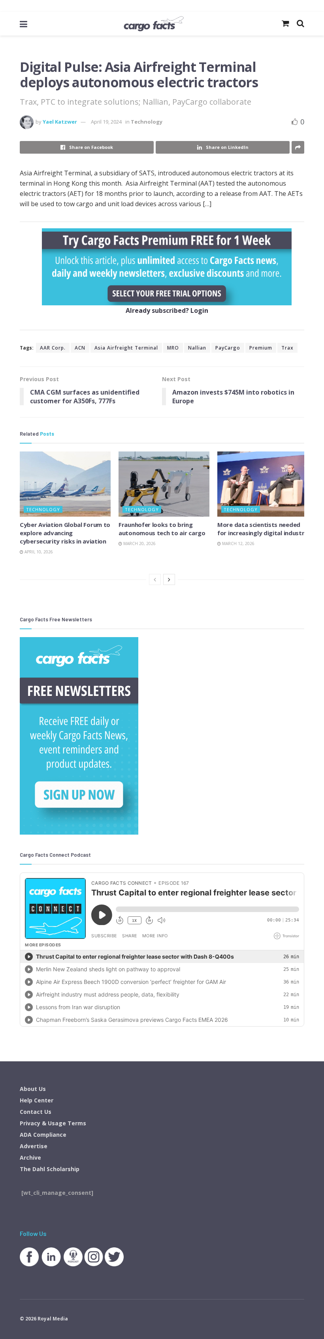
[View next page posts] (169, 579)
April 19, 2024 (106, 121)
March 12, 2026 (237, 543)
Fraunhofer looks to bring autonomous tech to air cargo (162, 529)
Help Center (36, 1100)
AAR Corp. (53, 347)
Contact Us (35, 1111)
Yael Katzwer (60, 121)
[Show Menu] (23, 24)
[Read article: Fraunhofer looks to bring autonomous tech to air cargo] (164, 483)
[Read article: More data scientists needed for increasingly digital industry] (262, 483)
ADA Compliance (43, 1134)
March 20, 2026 (139, 543)
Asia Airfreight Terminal (126, 347)
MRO (173, 347)
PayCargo (227, 347)
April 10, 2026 (38, 552)
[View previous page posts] (155, 579)
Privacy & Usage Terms (53, 1123)
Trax (287, 347)
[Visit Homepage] (154, 24)
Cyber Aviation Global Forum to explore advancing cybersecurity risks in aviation (65, 533)
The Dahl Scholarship (49, 1169)
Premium (260, 347)
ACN (80, 347)
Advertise (33, 1146)
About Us (33, 1089)
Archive (30, 1157)
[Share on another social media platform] (298, 147)
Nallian (197, 347)
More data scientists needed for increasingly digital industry (262, 529)
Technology (146, 121)
